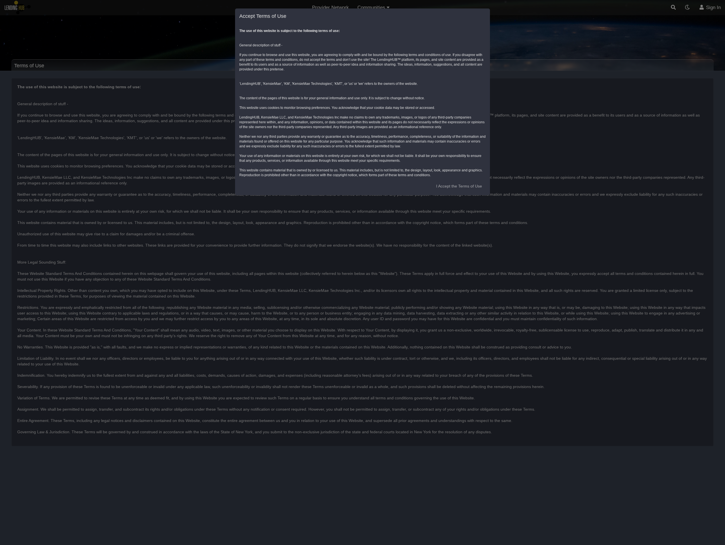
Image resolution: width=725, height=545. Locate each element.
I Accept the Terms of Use (459, 186)
